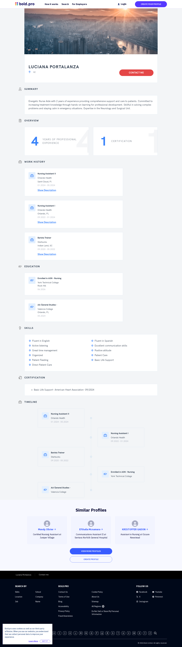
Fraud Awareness (65, 616)
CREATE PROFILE (91, 559)
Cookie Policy (97, 592)
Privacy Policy (64, 611)
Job (16, 601)
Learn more (33, 641)
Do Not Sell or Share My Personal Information (105, 612)
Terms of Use (63, 597)
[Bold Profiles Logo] (24, 4)
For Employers (79, 4)
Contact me (136, 72)
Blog (60, 601)
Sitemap (95, 601)
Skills (17, 592)
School (38, 592)
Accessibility (63, 606)
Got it (45, 641)
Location (18, 597)
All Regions (96, 606)
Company (39, 597)
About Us (95, 597)
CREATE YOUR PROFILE (151, 4)
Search (65, 4)
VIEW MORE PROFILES (91, 551)
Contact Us (63, 592)
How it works (51, 4)
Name (37, 601)
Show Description (47, 190)
